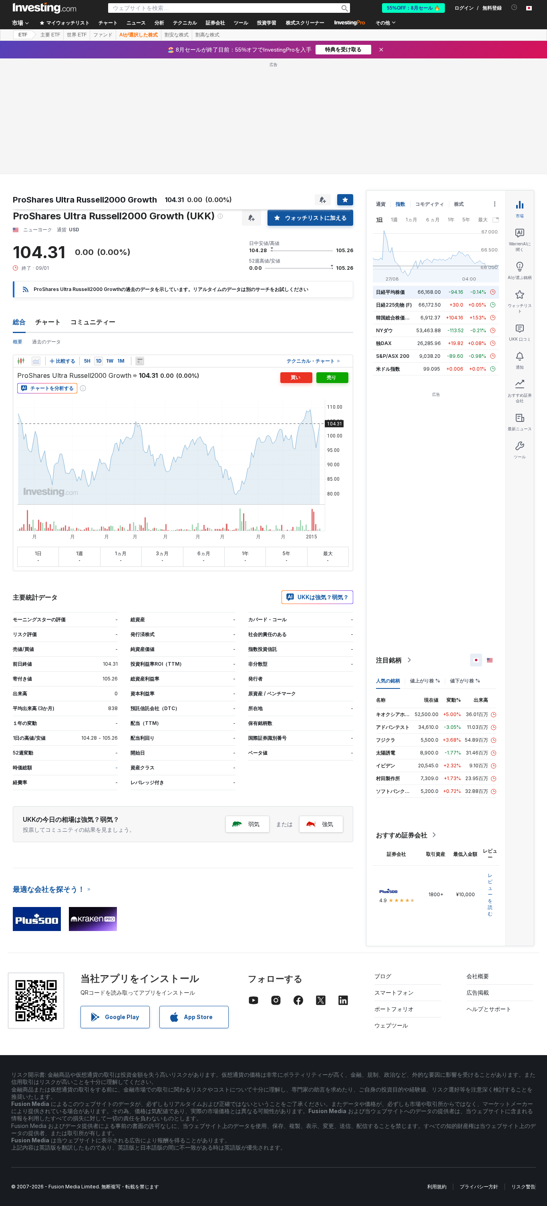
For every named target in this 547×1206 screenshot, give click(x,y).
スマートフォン (394, 992)
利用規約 (436, 1187)
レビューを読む (490, 894)
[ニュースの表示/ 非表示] (139, 361)
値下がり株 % (465, 681)
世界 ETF (76, 35)
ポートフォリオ (394, 1008)
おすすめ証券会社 (401, 835)
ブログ (382, 976)
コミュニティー (92, 322)
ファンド (103, 35)
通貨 (381, 204)
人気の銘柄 (388, 681)
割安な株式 (177, 35)
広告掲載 (478, 992)
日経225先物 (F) (394, 305)
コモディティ (429, 204)
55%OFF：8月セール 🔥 (413, 8)
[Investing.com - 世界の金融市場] (44, 8)
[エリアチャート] (36, 361)
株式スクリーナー (305, 23)
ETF (22, 35)
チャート (48, 322)
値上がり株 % (425, 681)
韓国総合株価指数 (395, 318)
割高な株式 (207, 35)
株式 (459, 204)
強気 (327, 824)
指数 (400, 204)
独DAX (384, 343)
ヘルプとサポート (489, 1008)
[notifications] (514, 7)
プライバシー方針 (479, 1187)
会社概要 (478, 976)
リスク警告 (523, 1187)
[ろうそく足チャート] (20, 361)
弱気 (253, 824)
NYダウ (384, 330)
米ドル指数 (388, 369)
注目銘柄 (389, 660)
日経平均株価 (390, 292)
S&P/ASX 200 (392, 356)
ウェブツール (391, 1025)
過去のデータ (46, 342)
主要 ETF (50, 35)
